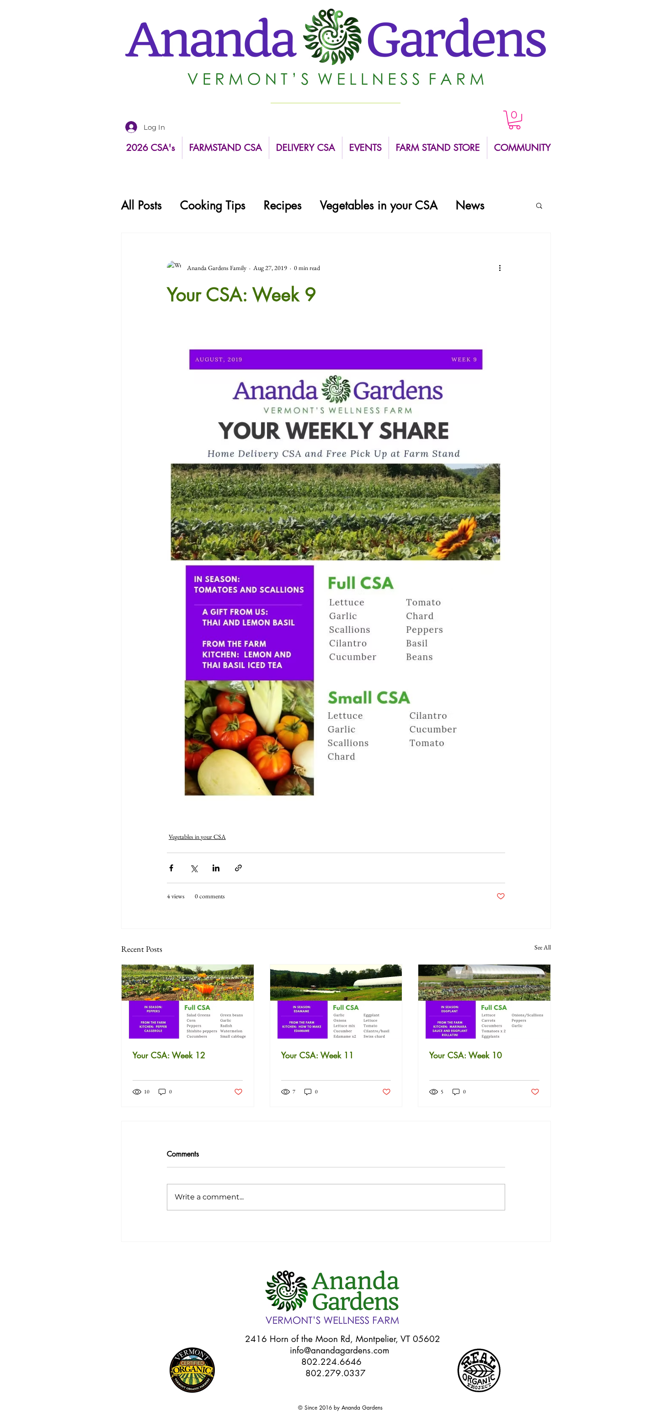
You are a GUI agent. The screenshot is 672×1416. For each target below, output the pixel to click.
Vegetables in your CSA (378, 205)
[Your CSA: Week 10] (484, 1002)
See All (542, 947)
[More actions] (499, 267)
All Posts (141, 205)
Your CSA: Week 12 (169, 1055)
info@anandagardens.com (339, 1350)
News (470, 205)
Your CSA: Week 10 (465, 1055)
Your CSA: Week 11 (317, 1055)
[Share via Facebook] (171, 868)
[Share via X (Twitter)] (193, 868)
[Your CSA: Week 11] (336, 1002)
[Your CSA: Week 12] (188, 1002)
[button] (514, 120)
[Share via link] (238, 868)
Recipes (283, 205)
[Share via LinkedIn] (216, 868)
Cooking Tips (212, 205)
